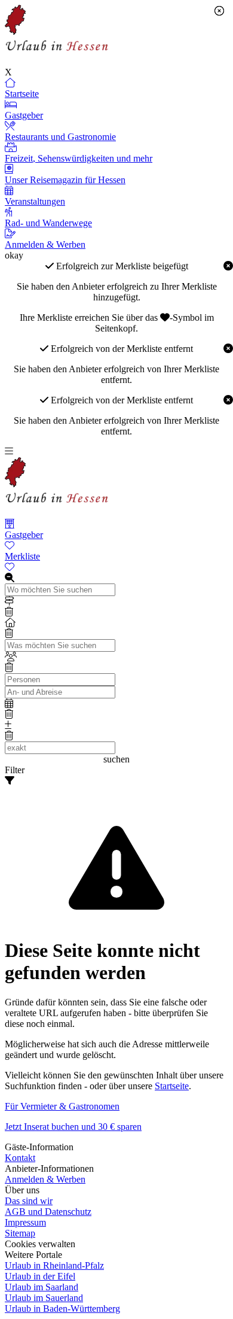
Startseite (172, 1086)
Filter (14, 770)
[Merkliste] (116, 567)
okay (14, 255)
